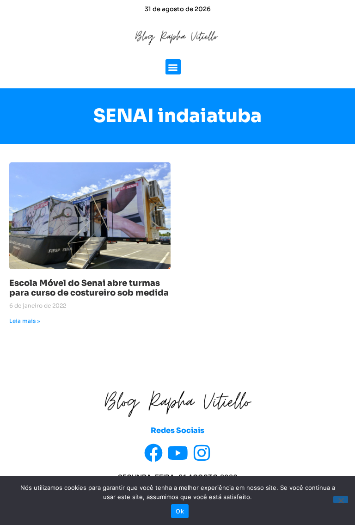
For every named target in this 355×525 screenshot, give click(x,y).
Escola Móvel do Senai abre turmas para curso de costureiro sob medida (89, 288)
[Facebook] (153, 453)
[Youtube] (177, 453)
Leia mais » (24, 320)
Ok (180, 511)
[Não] (340, 499)
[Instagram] (201, 453)
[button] (173, 66)
